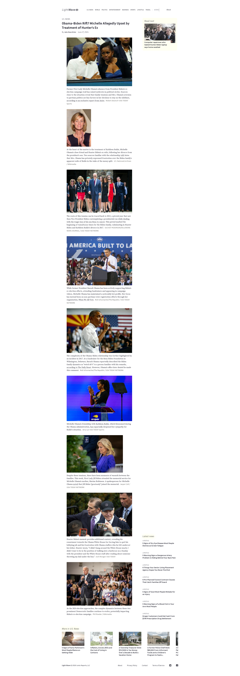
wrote (85, 548)
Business (125, 10)
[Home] (70, 10)
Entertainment (114, 10)
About (168, 10)
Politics (104, 10)
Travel (148, 10)
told (122, 155)
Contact (145, 665)
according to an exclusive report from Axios (85, 100)
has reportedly (96, 426)
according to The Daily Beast (79, 367)
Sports (132, 10)
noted (75, 484)
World (97, 10)
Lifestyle (140, 10)
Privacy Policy (132, 665)
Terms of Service (158, 665)
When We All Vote (85, 299)
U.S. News (90, 10)
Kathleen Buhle (102, 424)
